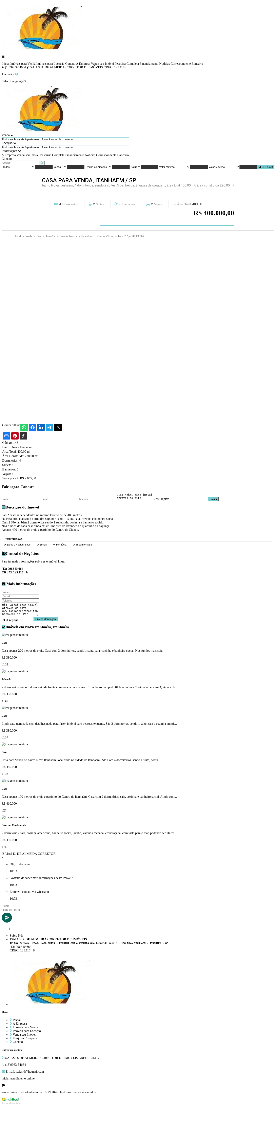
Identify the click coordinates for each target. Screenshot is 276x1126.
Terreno (68, 139)
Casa (45, 139)
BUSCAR (267, 166)
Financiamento (149, 63)
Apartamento (33, 139)
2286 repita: (161, 499)
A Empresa (83, 63)
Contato (70, 63)
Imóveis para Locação (50, 63)
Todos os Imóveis (13, 139)
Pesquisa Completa (127, 63)
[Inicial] (43, 50)
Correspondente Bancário (187, 63)
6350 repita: (10, 620)
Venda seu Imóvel (102, 63)
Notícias (164, 63)
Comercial (55, 139)
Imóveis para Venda (23, 63)
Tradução (8, 74)
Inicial (5, 63)
